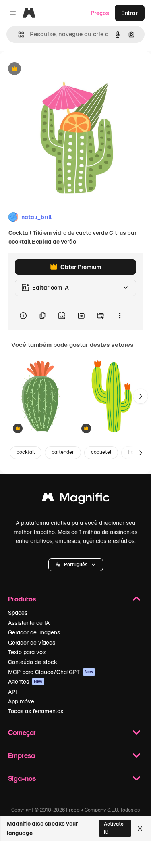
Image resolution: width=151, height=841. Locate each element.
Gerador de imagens (34, 632)
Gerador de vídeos (31, 642)
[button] (75, 564)
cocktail (26, 452)
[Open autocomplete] (18, 34)
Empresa (21, 755)
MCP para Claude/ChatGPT (50, 672)
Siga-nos (22, 778)
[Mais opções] (120, 316)
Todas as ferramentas (35, 711)
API (12, 691)
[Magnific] (76, 499)
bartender (63, 452)
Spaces (17, 612)
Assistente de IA (29, 622)
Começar (22, 732)
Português (75, 564)
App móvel (22, 701)
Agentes (25, 681)
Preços (100, 13)
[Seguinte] (140, 396)
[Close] (140, 828)
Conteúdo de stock (32, 662)
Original (51, 69)
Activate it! (114, 828)
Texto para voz (27, 652)
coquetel (101, 452)
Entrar (129, 13)
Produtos (22, 599)
